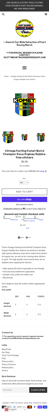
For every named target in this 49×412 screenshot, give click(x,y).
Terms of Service (9, 364)
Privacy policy (8, 361)
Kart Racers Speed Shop (23, 403)
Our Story (6, 352)
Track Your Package (10, 355)
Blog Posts (6, 349)
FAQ (4, 358)
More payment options (24, 204)
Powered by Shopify (40, 403)
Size (24, 178)
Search (5, 370)
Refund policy (7, 368)
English (12, 409)
